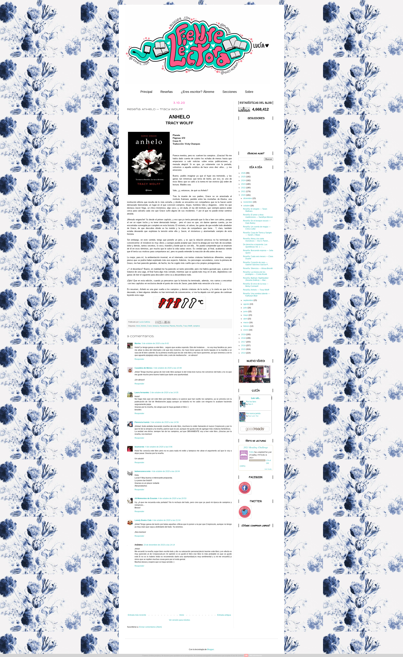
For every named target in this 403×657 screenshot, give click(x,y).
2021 (243, 191)
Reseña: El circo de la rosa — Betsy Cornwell (255, 285)
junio (245, 311)
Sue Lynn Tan (253, 416)
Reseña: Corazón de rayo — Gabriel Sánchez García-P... (256, 263)
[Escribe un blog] (159, 322)
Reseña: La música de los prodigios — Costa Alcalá (255, 273)
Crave (149, 326)
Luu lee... (255, 398)
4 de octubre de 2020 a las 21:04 (166, 520)
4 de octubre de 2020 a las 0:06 (158, 447)
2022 (243, 188)
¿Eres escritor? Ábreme (197, 91)
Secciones (229, 91)
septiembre (248, 300)
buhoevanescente (143, 471)
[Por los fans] (243, 408)
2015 (243, 349)
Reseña (179, 326)
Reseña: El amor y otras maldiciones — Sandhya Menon (258, 216)
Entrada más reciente (137, 615)
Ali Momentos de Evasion (146, 498)
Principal (146, 91)
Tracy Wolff (187, 326)
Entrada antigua (224, 615)
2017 (243, 342)
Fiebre (251, 452)
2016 (243, 345)
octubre (246, 206)
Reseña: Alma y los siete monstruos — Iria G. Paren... (256, 240)
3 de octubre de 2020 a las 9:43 (155, 343)
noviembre (248, 202)
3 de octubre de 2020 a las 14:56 (164, 422)
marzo (246, 322)
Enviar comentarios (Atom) (150, 627)
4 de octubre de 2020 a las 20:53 (172, 498)
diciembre (247, 198)
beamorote (139, 447)
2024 (243, 180)
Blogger (210, 649)
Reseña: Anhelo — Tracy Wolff (256, 290)
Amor (138, 326)
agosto (246, 304)
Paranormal (164, 326)
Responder (139, 359)
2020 (243, 195)
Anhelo (143, 326)
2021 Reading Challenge (256, 447)
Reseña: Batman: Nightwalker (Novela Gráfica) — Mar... (256, 279)
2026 (243, 173)
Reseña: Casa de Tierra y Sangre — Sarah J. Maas (257, 234)
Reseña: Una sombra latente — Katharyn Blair (256, 294)
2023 (243, 184)
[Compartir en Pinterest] (168, 322)
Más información (256, 655)
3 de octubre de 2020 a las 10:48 (167, 368)
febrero (246, 326)
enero (246, 330)
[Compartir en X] (162, 322)
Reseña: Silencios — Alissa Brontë (258, 268)
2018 (243, 338)
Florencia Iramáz (142, 422)
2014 (243, 353)
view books (268, 469)
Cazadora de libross (144, 368)
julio (245, 308)
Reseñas (166, 91)
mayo (246, 315)
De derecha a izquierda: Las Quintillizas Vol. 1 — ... (255, 245)
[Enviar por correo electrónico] (156, 322)
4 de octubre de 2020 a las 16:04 (166, 471)
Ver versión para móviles (179, 620)
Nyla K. (250, 404)
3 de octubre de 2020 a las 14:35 (164, 392)
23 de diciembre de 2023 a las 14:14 (159, 545)
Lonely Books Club (143, 520)
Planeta (172, 326)
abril (245, 319)
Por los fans (251, 402)
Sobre (249, 91)
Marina (138, 343)
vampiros (196, 326)
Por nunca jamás (253, 413)
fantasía (156, 326)
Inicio (181, 615)
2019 (243, 334)
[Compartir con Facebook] (165, 322)
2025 (243, 177)
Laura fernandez (142, 392)
